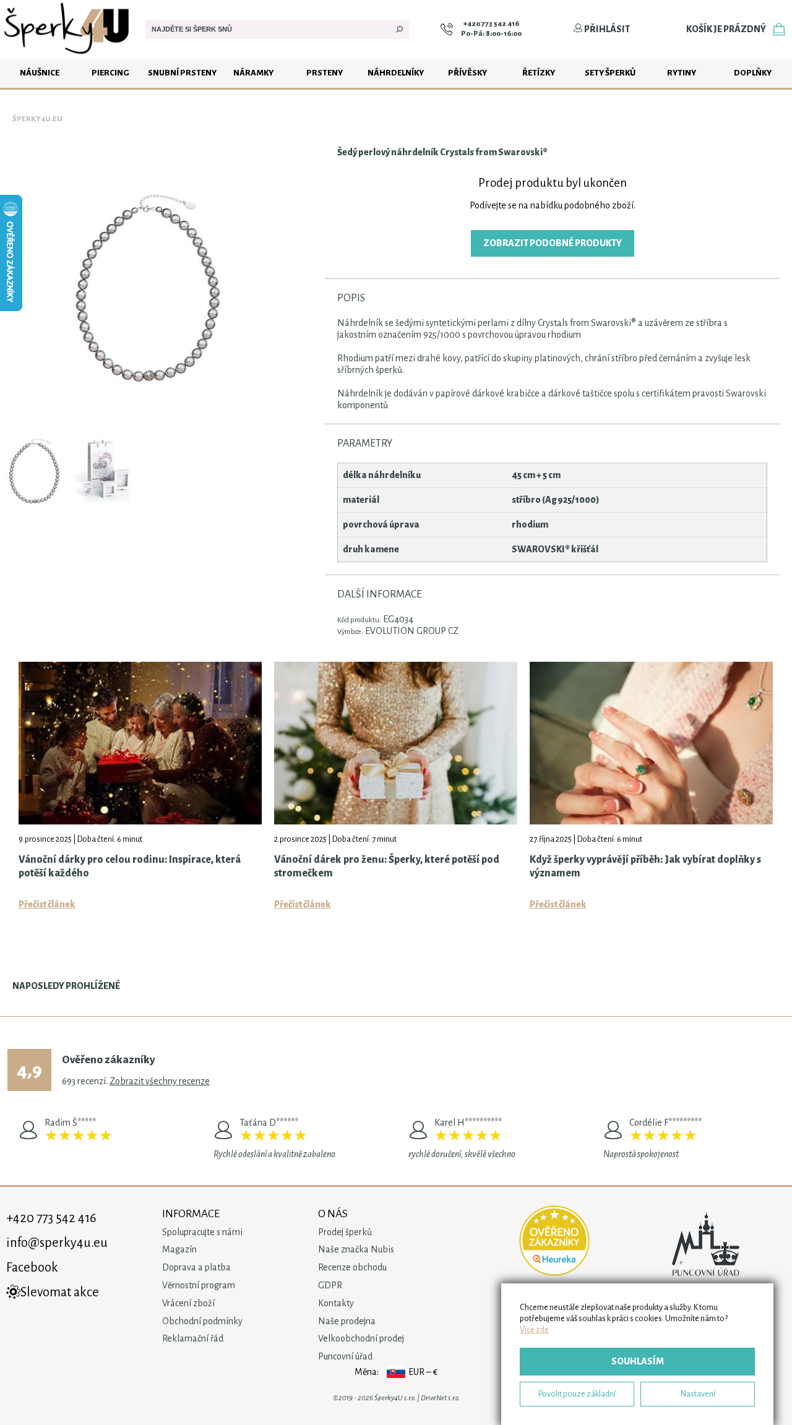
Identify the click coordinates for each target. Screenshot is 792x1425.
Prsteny (324, 72)
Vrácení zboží (188, 1303)
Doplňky (753, 72)
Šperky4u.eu (37, 119)
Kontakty (336, 1303)
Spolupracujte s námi (202, 1232)
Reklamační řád (192, 1338)
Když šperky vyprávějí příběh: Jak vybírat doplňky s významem (645, 866)
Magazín (179, 1249)
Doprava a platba (196, 1267)
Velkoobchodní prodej (361, 1338)
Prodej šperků (345, 1232)
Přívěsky (467, 72)
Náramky (253, 72)
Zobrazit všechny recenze (160, 1081)
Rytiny (681, 72)
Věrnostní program (198, 1285)
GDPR (330, 1285)
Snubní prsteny (182, 72)
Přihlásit (606, 29)
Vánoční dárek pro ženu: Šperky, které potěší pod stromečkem (386, 866)
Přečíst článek (47, 904)
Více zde (534, 1329)
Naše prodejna (347, 1321)
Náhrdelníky (396, 72)
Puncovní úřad (345, 1356)
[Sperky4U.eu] (68, 55)
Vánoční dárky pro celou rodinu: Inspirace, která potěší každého (130, 866)
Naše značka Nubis (356, 1249)
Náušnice (39, 72)
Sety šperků (610, 72)
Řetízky (538, 72)
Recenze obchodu (352, 1267)
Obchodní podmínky (202, 1321)
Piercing (110, 72)
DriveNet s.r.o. (440, 1398)
